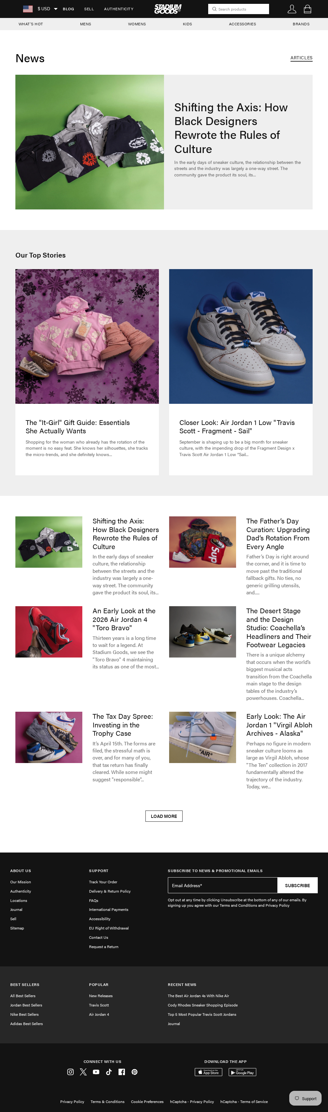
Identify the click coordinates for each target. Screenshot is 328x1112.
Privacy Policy (72, 1101)
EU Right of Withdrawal (109, 928)
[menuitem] (68, 9)
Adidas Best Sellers (26, 1023)
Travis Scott (99, 1005)
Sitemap (17, 928)
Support (99, 870)
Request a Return (104, 946)
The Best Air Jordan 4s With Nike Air (198, 995)
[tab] (302, 58)
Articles (302, 57)
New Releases (101, 995)
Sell (89, 9)
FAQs (93, 900)
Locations (18, 900)
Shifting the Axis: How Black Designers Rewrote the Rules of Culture (237, 138)
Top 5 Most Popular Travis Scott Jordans (202, 1014)
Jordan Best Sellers (26, 1005)
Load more (164, 816)
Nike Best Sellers (24, 1014)
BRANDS (301, 24)
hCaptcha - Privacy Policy (192, 1101)
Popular (99, 984)
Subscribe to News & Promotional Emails (215, 870)
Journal (16, 909)
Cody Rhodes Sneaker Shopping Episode (203, 1005)
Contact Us (98, 937)
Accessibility (100, 918)
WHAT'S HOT (31, 24)
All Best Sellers (23, 995)
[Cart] (307, 9)
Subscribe (297, 885)
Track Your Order (103, 882)
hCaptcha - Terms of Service (244, 1101)
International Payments (108, 909)
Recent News (182, 984)
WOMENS (137, 24)
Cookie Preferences (147, 1101)
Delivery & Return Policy (110, 891)
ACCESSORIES (242, 24)
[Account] (292, 9)
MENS (85, 24)
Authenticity (118, 9)
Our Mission (20, 882)
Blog (68, 9)
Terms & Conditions (108, 1101)
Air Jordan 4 (99, 1014)
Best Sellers (24, 984)
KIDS (187, 24)
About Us (20, 870)
